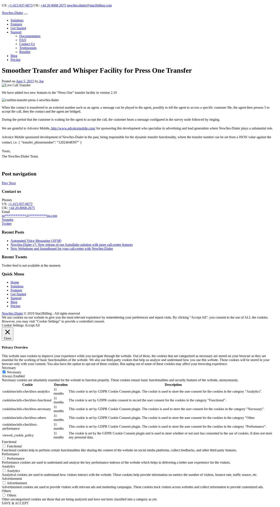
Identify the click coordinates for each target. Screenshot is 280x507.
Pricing (15, 60)
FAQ (22, 40)
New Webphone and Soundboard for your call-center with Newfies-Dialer (61, 248)
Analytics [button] (8, 466)
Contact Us (27, 44)
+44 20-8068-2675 (22, 208)
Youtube (7, 220)
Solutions (16, 20)
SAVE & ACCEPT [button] (15, 503)
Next (12, 183)
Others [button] (6, 491)
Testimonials (28, 48)
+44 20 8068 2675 (53, 5)
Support (15, 32)
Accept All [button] (32, 325)
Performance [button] (10, 454)
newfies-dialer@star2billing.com (89, 5)
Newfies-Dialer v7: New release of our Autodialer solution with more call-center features (71, 244)
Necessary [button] (9, 368)
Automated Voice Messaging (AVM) (35, 241)
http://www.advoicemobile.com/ (72, 128)
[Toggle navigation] (25, 14)
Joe (41, 81)
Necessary (14, 372)
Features (16, 24)
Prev (5, 183)
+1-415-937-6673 (20, 5)
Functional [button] (9, 442)
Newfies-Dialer (12, 13)
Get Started (18, 28)
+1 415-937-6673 (20, 204)
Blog (13, 56)
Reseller (24, 52)
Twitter (7, 223)
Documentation (29, 36)
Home (14, 282)
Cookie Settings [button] (13, 325)
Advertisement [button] (12, 478)
